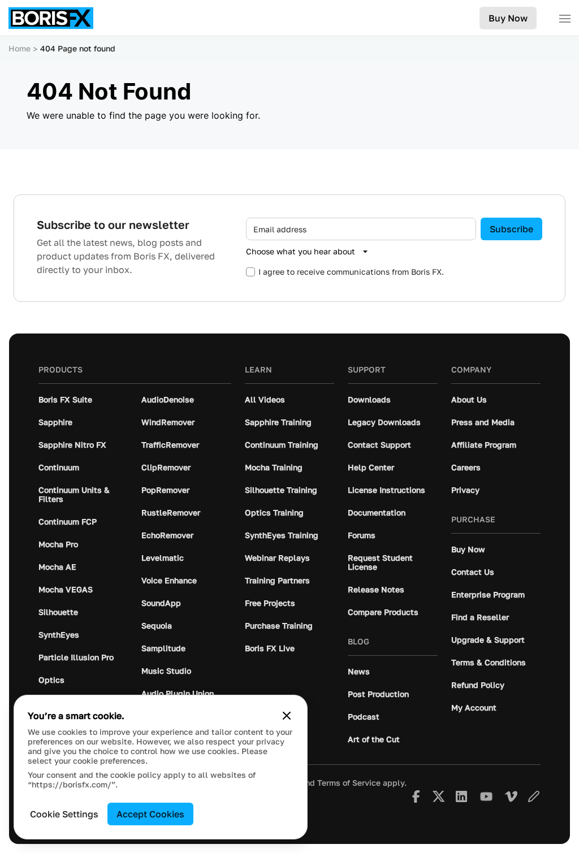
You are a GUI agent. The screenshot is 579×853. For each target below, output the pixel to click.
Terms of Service (349, 782)
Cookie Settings (64, 814)
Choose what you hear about (300, 251)
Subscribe (511, 229)
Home (19, 48)
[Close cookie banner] (286, 715)
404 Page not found (77, 48)
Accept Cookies (150, 814)
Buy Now (508, 18)
